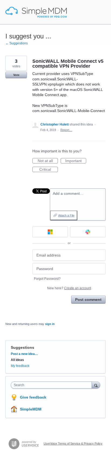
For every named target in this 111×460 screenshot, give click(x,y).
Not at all (48, 161)
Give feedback (33, 397)
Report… (66, 130)
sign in (50, 324)
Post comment (88, 299)
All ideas (17, 360)
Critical (48, 169)
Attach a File (66, 215)
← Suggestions (16, 43)
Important (75, 161)
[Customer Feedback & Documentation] (36, 12)
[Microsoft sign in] (50, 231)
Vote (16, 75)
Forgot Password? (47, 279)
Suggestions (22, 347)
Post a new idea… (24, 354)
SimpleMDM (30, 409)
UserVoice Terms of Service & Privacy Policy (73, 443)
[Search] (96, 385)
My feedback (20, 366)
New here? (69, 288)
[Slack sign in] (88, 231)
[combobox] (52, 385)
